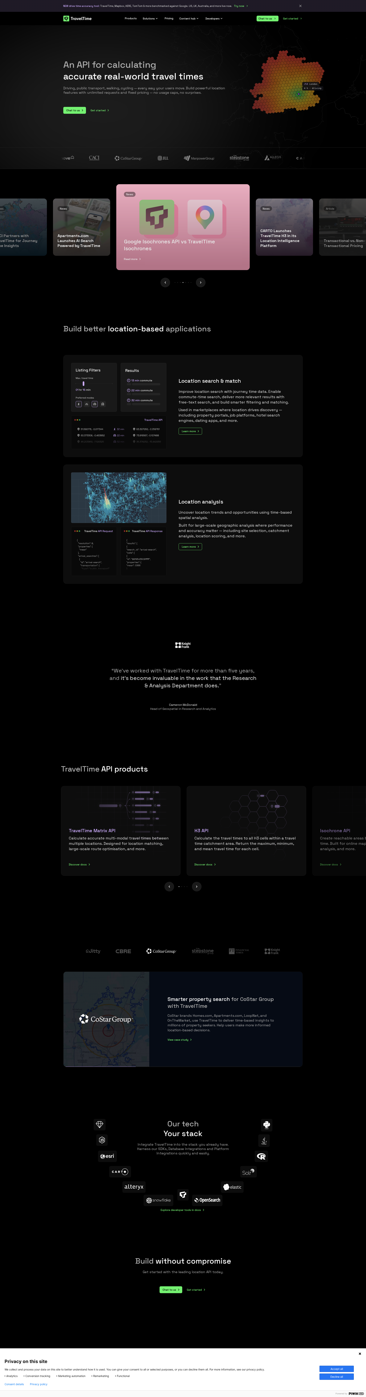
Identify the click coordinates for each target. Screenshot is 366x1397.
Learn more (189, 431)
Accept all (337, 1368)
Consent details (14, 1384)
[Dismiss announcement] (300, 6)
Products (131, 18)
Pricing (169, 18)
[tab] (122, 831)
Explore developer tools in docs (181, 1210)
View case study (178, 1037)
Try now (239, 6)
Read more (130, 259)
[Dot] (177, 282)
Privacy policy (38, 1384)
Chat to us (265, 18)
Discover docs (78, 864)
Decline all (336, 1376)
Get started (290, 18)
